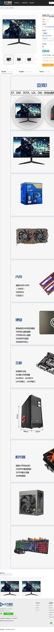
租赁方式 (50, 607)
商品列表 (7, 7)
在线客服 (8, 613)
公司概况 (37, 605)
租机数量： (44, 44)
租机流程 (50, 605)
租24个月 (45, 38)
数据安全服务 (51, 617)
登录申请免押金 (46, 50)
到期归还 (45, 33)
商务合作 (37, 610)
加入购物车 (47, 65)
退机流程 (50, 614)
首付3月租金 (48, 57)
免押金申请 (25, 2)
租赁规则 (31, 2)
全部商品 (16, 2)
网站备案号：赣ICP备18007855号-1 (7, 629)
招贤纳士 (37, 607)
